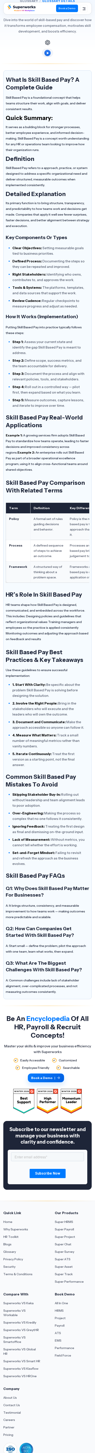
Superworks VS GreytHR (21, 1330)
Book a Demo (67, 8)
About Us (10, 1398)
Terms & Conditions (17, 1274)
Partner (8, 1427)
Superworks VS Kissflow (20, 1369)
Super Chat (63, 1244)
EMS (58, 1340)
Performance (64, 1348)
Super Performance (69, 1282)
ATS (58, 1333)
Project (60, 1318)
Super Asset (64, 1267)
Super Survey (64, 1252)
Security (9, 1267)
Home (7, 1222)
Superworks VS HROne (20, 1376)
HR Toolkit (11, 1237)
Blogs (7, 1244)
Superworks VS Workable (14, 1313)
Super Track (64, 1274)
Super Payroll (64, 1229)
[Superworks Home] (21, 10)
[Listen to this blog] (47, 53)
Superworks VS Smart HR (21, 1361)
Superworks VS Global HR (19, 1351)
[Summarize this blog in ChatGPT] (47, 42)
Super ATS (62, 1259)
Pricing (8, 1435)
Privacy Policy (13, 1259)
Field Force (63, 1355)
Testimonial (12, 1413)
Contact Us (11, 1405)
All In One (61, 1303)
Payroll (60, 1326)
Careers (9, 1420)
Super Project (65, 1237)
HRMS (59, 1311)
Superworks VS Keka (18, 1303)
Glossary (9, 1252)
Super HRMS (64, 1222)
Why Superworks (15, 1229)
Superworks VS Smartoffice (14, 1339)
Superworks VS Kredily (19, 1322)
